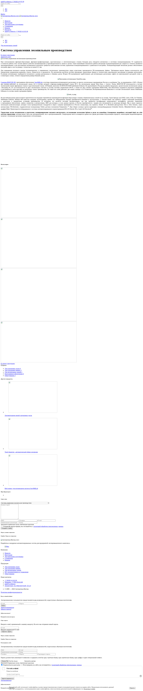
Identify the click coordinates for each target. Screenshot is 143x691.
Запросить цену (6, 57)
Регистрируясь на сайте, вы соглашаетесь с (52, 665)
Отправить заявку (7, 528)
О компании (9, 26)
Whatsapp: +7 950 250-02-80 (14, 582)
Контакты (8, 30)
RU (6, 9)
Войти (3, 605)
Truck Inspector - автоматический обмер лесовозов (21, 452)
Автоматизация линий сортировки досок (18, 415)
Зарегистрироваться (7, 607)
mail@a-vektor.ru (6, 1)
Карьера (7, 28)
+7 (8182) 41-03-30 (18, 1)
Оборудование (10, 375)
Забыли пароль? (6, 609)
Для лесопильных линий (9, 45)
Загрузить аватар (30, 661)
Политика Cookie (89, 689)
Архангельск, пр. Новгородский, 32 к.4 (18, 586)
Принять (132, 688)
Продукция (8, 22)
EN (6, 11)
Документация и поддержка (14, 24)
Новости (7, 21)
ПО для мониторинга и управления (16, 572)
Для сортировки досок (13, 368)
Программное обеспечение (14, 374)
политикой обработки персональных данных (48, 526)
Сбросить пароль (7, 631)
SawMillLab (38, 82)
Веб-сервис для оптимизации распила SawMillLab (21, 488)
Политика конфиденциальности (11, 592)
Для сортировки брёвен (13, 370)
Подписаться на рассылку (12, 665)
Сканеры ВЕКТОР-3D (8, 82)
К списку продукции (8, 55)
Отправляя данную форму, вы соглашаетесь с (33, 526)
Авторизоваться (6, 680)
